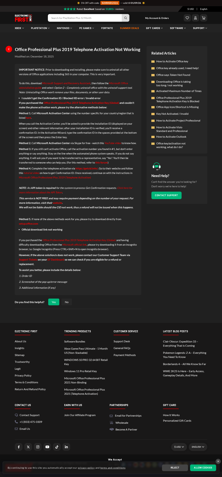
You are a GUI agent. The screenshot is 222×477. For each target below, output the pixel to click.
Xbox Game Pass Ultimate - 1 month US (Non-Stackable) (86, 350)
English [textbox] (203, 9)
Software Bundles (74, 341)
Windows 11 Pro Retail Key (80, 371)
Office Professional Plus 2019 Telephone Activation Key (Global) (79, 240)
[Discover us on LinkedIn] (66, 447)
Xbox (18, 28)
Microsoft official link (74, 244)
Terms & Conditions (26, 382)
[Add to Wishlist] (187, 18)
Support (198, 28)
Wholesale (122, 422)
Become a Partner (126, 429)
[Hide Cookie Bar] (218, 461)
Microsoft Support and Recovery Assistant (66, 83)
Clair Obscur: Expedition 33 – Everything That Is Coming (180, 343)
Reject (175, 467)
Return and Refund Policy (30, 389)
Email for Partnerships (128, 415)
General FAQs (122, 348)
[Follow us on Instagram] (38, 447)
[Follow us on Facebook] (19, 447)
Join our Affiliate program (80, 415)
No (67, 302)
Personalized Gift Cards (177, 420)
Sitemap (19, 355)
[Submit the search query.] (125, 18)
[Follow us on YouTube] (47, 447)
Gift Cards (153, 28)
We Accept (115, 460)
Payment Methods (125, 355)
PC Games (85, 28)
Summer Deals (129, 28)
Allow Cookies (203, 467)
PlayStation (39, 28)
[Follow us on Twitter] (28, 447)
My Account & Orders (157, 17)
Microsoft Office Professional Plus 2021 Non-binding (84, 380)
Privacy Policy (23, 375)
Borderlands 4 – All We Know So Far (184, 364)
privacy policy (86, 467)
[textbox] (190, 9)
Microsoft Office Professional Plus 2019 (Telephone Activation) (55, 177)
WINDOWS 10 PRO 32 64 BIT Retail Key (86, 362)
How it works (171, 415)
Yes (54, 302)
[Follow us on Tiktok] (57, 447)
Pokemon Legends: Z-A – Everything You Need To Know (184, 354)
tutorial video (31, 172)
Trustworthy (22, 361)
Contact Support (166, 195)
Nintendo (63, 28)
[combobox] (190, 9)
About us (20, 341)
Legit (18, 368)
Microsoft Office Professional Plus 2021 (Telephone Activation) (84, 391)
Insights (19, 348)
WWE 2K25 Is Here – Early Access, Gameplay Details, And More (183, 373)
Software (176, 28)
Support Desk (122, 341)
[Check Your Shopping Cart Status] (203, 18)
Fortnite (107, 28)
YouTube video (113, 143)
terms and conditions (112, 467)
